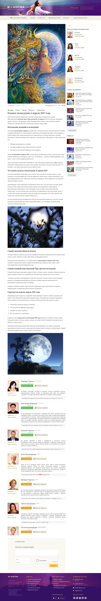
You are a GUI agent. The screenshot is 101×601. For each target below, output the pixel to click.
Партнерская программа (33, 587)
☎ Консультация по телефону (18, 18)
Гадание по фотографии (33, 581)
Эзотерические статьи (54, 18)
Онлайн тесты (41, 18)
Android (61, 598)
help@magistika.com (80, 587)
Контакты (66, 18)
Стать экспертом (31, 585)
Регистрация (75, 7)
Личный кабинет (87, 8)
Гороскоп (32, 18)
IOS (55, 598)
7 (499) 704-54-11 (79, 583)
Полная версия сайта (58, 587)
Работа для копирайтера (59, 585)
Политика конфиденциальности (61, 581)
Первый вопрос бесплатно (34, 579)
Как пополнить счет (32, 583)
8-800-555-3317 (79, 579)
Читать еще (72, 130)
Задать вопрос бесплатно (80, 18)
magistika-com (78, 590)
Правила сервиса (57, 579)
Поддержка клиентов (32, 589)
